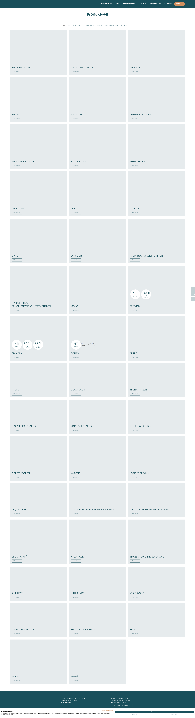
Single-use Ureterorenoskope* (147, 557)
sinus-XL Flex (19, 209)
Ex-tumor (76, 256)
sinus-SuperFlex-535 (82, 68)
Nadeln (16, 390)
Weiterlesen (16, 71)
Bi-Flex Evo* (77, 593)
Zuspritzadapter (21, 473)
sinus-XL (16, 115)
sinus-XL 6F (77, 115)
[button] (121, 705)
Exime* (75, 676)
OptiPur (134, 209)
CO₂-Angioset (19, 510)
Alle (64, 25)
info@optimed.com (121, 702)
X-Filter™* (17, 593)
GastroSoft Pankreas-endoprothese (92, 510)
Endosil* (135, 630)
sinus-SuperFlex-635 (22, 68)
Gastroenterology (111, 25)
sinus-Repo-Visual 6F (23, 162)
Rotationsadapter (81, 426)
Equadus (17, 353)
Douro (75, 353)
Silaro (133, 353)
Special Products (126, 25)
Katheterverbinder (140, 426)
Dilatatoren (78, 390)
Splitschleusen (138, 390)
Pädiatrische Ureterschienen (146, 256)
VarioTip (75, 473)
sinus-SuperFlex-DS (140, 115)
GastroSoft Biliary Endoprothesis (149, 510)
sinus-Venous (137, 162)
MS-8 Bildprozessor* (23, 630)
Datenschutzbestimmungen (107, 710)
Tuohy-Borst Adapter (24, 426)
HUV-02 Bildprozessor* (83, 630)
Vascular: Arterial (74, 25)
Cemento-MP (19, 556)
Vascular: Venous (88, 25)
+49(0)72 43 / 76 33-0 (122, 698)
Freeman (135, 306)
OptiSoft (76, 209)
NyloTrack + (78, 557)
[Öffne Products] (136, 4)
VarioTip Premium (139, 473)
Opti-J (15, 256)
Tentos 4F (135, 68)
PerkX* (15, 677)
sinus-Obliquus (79, 162)
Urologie (100, 25)
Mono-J (75, 306)
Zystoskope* (137, 593)
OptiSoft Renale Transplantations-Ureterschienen (31, 304)
